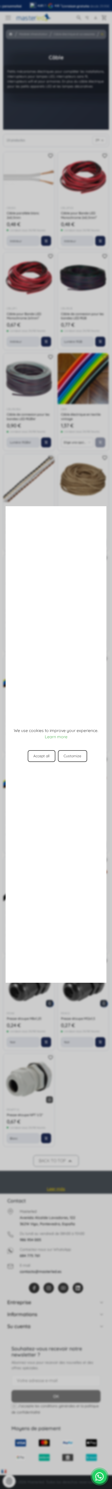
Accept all (41, 756)
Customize (72, 756)
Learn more (56, 736)
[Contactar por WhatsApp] (99, 1476)
